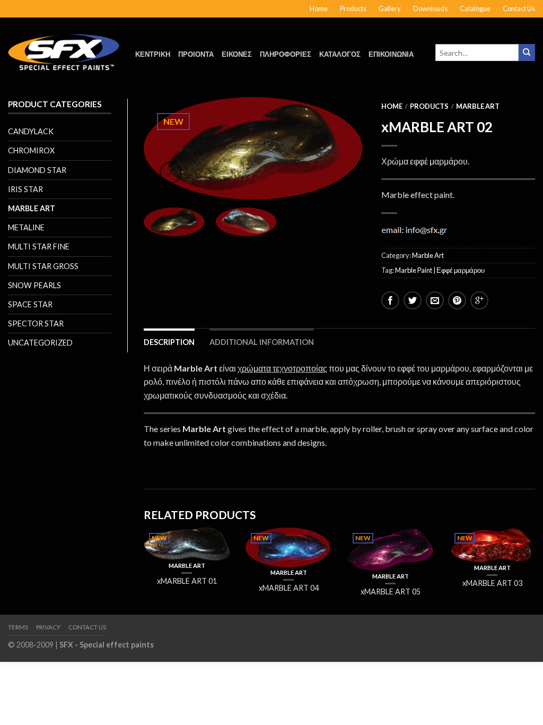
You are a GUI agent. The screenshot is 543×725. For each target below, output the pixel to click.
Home (319, 8)
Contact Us (519, 8)
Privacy (48, 627)
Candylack (31, 131)
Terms (18, 627)
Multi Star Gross (43, 266)
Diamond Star (37, 170)
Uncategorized (40, 342)
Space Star (30, 304)
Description (169, 342)
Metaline (26, 227)
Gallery (390, 8)
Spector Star (36, 323)
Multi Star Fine (38, 246)
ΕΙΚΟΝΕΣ (237, 54)
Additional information (261, 342)
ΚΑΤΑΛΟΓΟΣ (340, 54)
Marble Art (31, 208)
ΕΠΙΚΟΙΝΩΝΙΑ (391, 54)
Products (353, 8)
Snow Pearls (34, 285)
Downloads (430, 8)
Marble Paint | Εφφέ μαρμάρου (440, 270)
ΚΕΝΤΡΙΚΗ (152, 54)
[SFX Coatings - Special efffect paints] (63, 49)
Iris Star (25, 189)
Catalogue (475, 8)
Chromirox (31, 150)
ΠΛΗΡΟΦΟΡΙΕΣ (285, 54)
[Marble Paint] (254, 148)
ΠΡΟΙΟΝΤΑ (196, 54)
